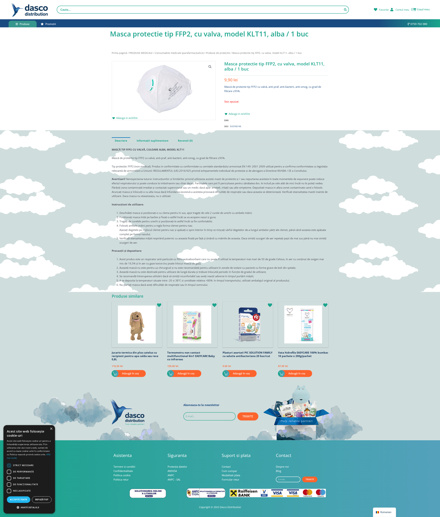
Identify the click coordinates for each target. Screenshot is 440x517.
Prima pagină (119, 53)
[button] (210, 67)
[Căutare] (345, 9)
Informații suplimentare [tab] (152, 140)
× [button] (51, 429)
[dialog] (29, 469)
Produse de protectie (218, 53)
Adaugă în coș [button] (130, 373)
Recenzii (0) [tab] (185, 140)
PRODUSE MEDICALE (141, 53)
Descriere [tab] (121, 140)
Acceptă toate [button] (18, 499)
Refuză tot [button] (41, 499)
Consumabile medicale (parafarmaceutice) (179, 53)
